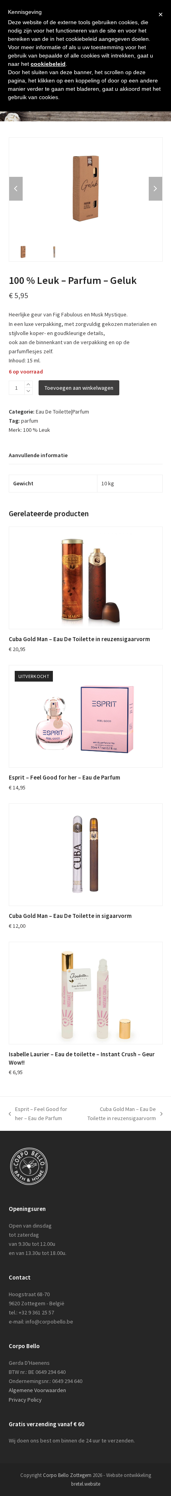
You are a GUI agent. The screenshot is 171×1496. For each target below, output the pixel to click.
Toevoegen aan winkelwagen (79, 387)
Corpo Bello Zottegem (67, 1475)
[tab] (38, 456)
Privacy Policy (25, 1399)
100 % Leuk (36, 429)
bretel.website (85, 1484)
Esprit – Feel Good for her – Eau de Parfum (38, 1114)
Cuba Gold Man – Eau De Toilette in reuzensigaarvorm (118, 1114)
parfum (29, 420)
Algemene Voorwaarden (37, 1390)
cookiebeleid (48, 64)
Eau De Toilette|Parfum (62, 411)
